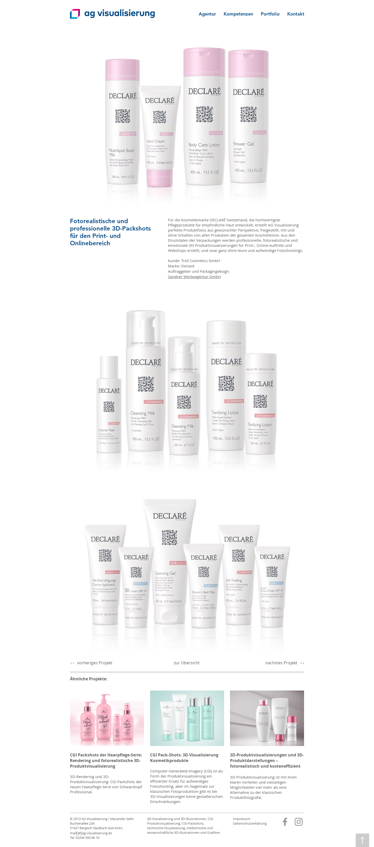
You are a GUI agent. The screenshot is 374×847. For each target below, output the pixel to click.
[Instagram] (298, 821)
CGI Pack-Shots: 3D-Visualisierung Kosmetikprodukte (184, 757)
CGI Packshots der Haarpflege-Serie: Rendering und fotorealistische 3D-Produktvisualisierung (106, 760)
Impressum (241, 818)
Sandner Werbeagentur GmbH (194, 276)
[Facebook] (285, 821)
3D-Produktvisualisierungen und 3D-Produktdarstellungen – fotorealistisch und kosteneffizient (267, 760)
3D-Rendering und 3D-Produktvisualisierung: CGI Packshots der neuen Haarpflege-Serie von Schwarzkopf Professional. (106, 784)
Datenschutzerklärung (250, 823)
